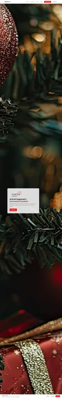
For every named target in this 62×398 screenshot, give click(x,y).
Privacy (18, 396)
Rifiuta (48, 396)
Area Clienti (54, 1)
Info (16, 396)
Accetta (58, 396)
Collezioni (32, 1)
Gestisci (53, 396)
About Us (27, 1)
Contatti (41, 1)
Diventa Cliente (47, 1)
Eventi (37, 1)
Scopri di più (13, 209)
